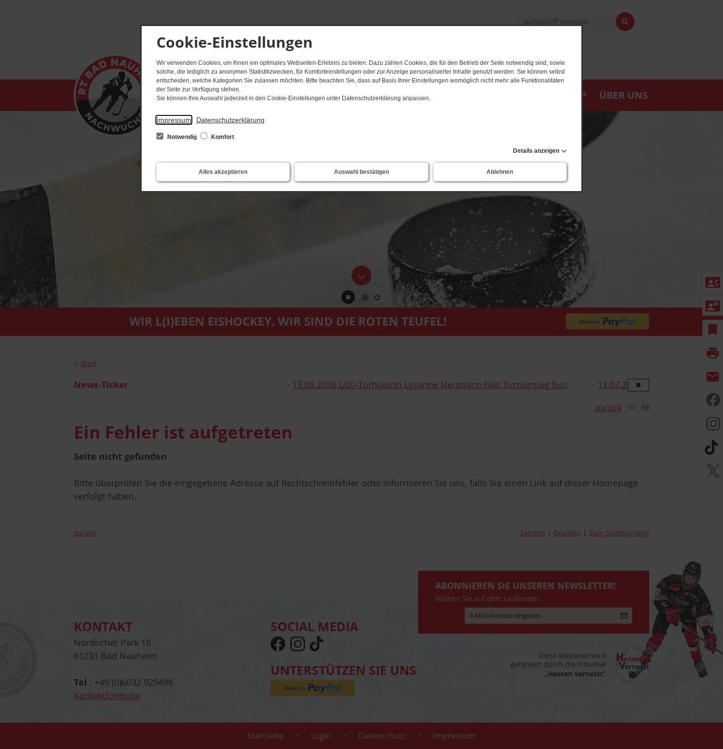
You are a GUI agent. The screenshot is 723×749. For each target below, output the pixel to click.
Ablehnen (499, 171)
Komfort (222, 137)
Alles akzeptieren (223, 171)
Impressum (173, 120)
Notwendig (182, 137)
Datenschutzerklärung (230, 120)
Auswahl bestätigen (361, 171)
